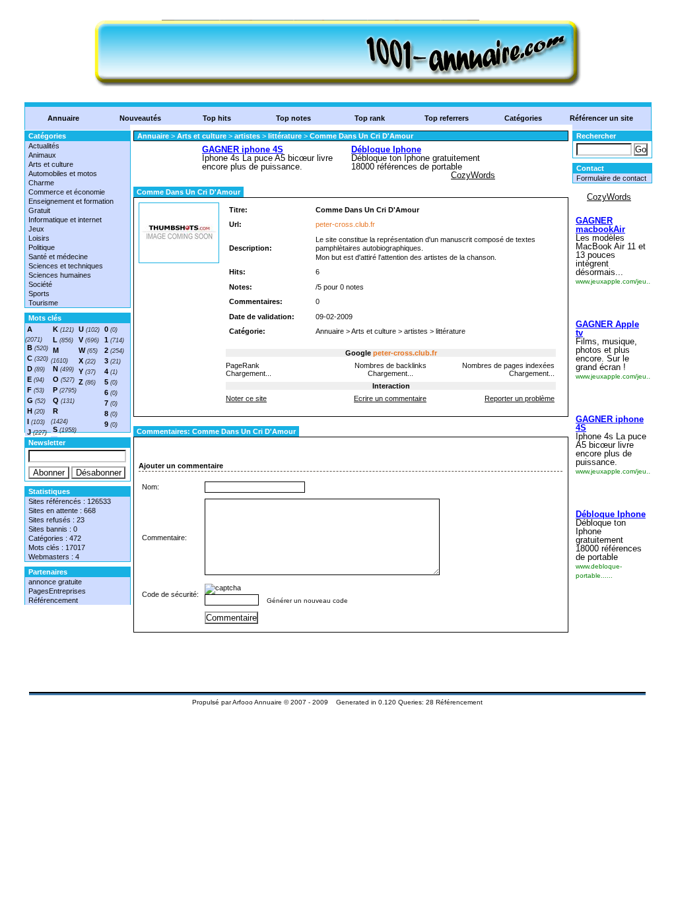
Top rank (370, 118)
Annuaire (63, 118)
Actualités (43, 146)
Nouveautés (140, 118)
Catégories (523, 118)
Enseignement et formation (71, 201)
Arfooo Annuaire (257, 702)
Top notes (293, 118)
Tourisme (43, 303)
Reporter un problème (520, 398)
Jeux (36, 229)
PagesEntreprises (57, 591)
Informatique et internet (65, 220)
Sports (39, 293)
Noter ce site (246, 398)
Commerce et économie (66, 192)
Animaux (42, 155)
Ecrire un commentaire (390, 398)
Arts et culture (50, 164)
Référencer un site (601, 118)
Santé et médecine (58, 257)
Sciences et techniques (65, 266)
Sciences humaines (59, 275)
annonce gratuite (55, 582)
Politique (41, 247)
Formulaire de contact (611, 178)
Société (40, 284)
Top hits (217, 118)
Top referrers (446, 118)
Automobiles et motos (62, 173)
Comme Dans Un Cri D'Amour (361, 136)
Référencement (53, 600)
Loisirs (39, 238)
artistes (247, 136)
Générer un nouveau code (307, 600)
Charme (41, 183)
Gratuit (39, 210)
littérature (285, 136)
